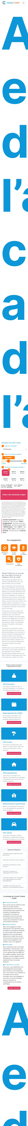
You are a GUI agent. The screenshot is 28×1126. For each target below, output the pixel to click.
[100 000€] (24, 460)
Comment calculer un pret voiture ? (14, 860)
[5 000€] (3, 460)
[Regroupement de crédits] (14, 705)
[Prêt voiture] (14, 824)
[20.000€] (8, 461)
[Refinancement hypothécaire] (14, 795)
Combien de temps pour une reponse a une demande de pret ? (13, 886)
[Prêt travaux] (14, 734)
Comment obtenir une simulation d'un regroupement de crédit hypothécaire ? (13, 879)
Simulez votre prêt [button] (13, 693)
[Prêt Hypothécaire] (14, 764)
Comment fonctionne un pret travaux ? (12, 865)
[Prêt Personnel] (14, 676)
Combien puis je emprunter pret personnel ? (13, 854)
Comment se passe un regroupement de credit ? (11, 872)
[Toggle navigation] (23, 3)
